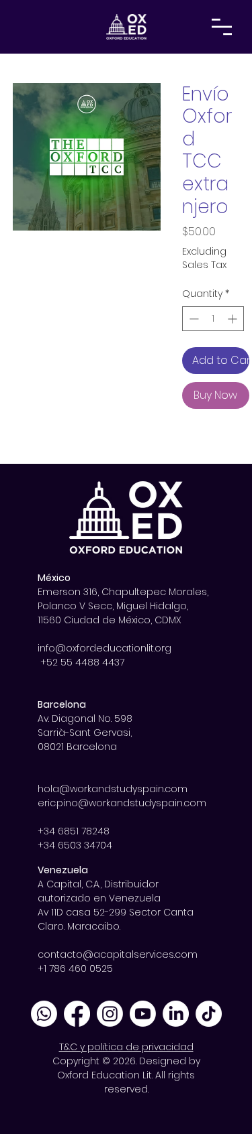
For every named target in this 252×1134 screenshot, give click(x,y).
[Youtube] (143, 1014)
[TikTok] (209, 1014)
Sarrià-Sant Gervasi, (86, 732)
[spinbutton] (213, 318)
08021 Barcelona (77, 746)
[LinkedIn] (176, 1014)
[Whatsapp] (44, 1014)
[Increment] (233, 318)
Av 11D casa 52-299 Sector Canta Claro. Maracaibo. (116, 919)
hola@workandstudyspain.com (112, 789)
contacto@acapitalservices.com (118, 954)
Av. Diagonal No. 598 (85, 718)
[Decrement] (192, 318)
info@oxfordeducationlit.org (104, 648)
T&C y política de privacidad (126, 1047)
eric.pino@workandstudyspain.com (122, 803)
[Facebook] (77, 1014)
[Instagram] (110, 1014)
